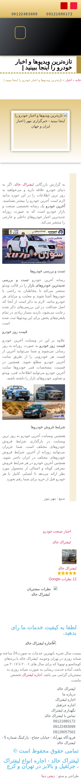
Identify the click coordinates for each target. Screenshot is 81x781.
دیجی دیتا (48, 776)
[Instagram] (64, 5)
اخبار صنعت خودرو (57, 531)
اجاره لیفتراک (32, 675)
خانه (78, 80)
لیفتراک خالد (24, 184)
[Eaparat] (73, 5)
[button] (20, 32)
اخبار (68, 80)
